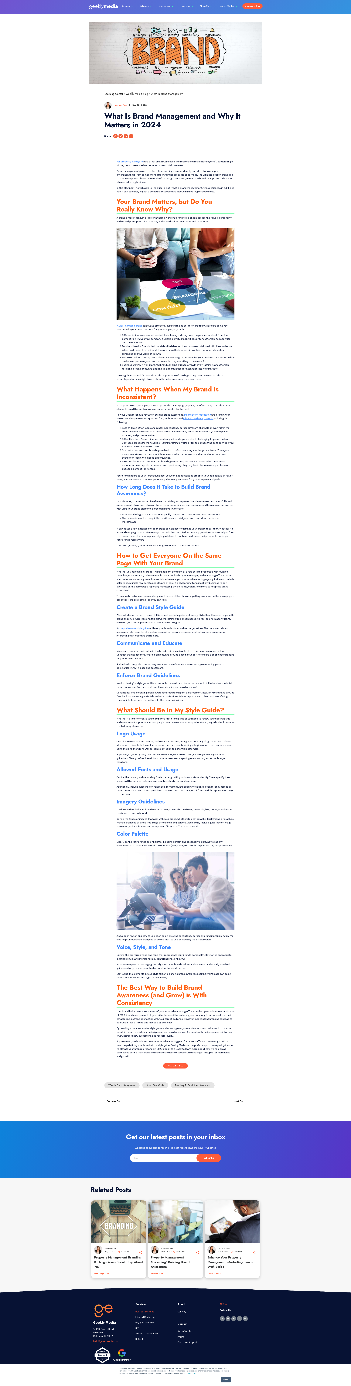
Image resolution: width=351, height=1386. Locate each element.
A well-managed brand (129, 326)
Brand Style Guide (155, 1085)
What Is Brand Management (167, 94)
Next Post (239, 1101)
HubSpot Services (144, 1312)
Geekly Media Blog (137, 94)
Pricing (181, 1337)
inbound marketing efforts (198, 418)
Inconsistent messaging (197, 415)
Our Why (182, 1312)
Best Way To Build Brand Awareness (192, 1085)
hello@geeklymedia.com (105, 1341)
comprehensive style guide (133, 628)
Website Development (147, 1334)
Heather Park (121, 105)
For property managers (130, 162)
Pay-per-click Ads (144, 1323)
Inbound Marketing (145, 1317)
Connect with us (252, 6)
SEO (137, 1328)
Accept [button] (225, 1379)
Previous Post (113, 1101)
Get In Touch (184, 1331)
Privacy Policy (191, 1373)
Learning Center (226, 6)
